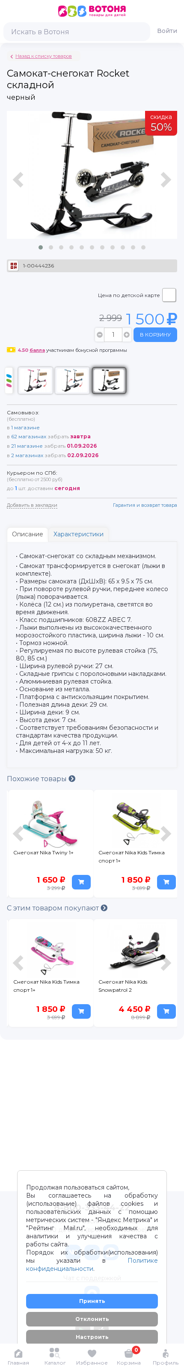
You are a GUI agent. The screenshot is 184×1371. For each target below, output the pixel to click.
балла (37, 350)
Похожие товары (37, 779)
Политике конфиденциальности (92, 1265)
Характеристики (78, 534)
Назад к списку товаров (43, 56)
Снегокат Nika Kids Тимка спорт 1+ (131, 856)
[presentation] (19, 184)
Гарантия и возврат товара (145, 505)
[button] (41, 247)
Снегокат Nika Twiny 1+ (43, 852)
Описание (27, 534)
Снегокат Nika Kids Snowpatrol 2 (122, 985)
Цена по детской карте (129, 295)
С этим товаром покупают (54, 908)
